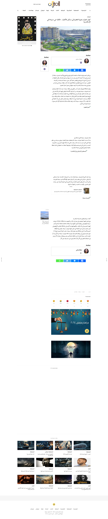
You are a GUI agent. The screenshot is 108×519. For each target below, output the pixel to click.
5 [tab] (25, 45)
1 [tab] (31, 45)
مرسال (32, 509)
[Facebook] (82, 70)
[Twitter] (67, 70)
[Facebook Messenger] (74, 70)
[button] (71, 349)
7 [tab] (22, 45)
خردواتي (46, 452)
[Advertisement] (71, 276)
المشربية (62, 509)
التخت (89, 469)
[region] (71, 349)
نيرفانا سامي (44, 66)
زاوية (42, 509)
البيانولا (89, 17)
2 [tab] (29, 45)
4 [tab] (26, 45)
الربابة (46, 509)
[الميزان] (54, 4)
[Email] (81, 63)
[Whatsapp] (59, 70)
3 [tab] (28, 45)
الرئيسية (75, 509)
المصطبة (76, 189)
